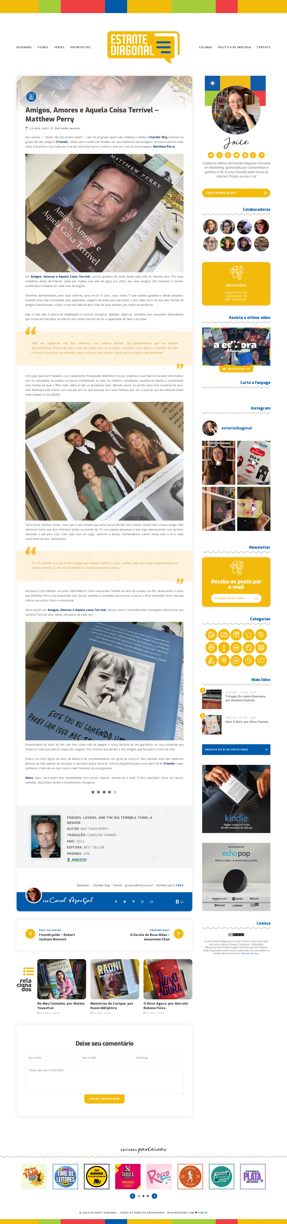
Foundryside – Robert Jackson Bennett (57, 937)
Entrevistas (80, 47)
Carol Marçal (71, 901)
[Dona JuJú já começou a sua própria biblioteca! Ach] (253, 463)
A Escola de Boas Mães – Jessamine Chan (150, 937)
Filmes (43, 47)
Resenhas (24, 47)
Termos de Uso (249, 953)
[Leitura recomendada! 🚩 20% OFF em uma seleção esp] (253, 509)
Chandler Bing (101, 885)
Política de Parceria (234, 47)
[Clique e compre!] (236, 799)
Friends (117, 885)
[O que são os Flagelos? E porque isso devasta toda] (218, 509)
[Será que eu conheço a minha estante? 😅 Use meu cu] (218, 463)
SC (206, 1212)
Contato (264, 47)
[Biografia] (31, 97)
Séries (59, 47)
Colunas (205, 47)
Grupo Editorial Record (138, 885)
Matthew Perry (165, 885)
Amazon (78, 860)
